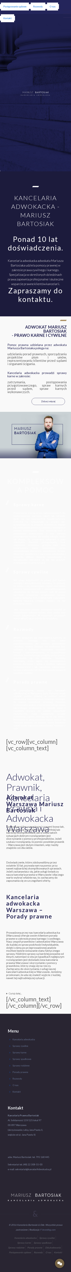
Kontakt (7, 18)
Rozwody (38, 6)
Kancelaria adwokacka (24, 1039)
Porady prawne (30, 682)
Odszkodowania (53, 1247)
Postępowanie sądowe (14, 6)
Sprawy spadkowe (22, 1059)
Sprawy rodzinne (21, 1065)
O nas (52, 6)
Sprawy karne (28, 504)
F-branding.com (47, 1229)
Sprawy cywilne (31, 571)
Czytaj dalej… (15, 993)
